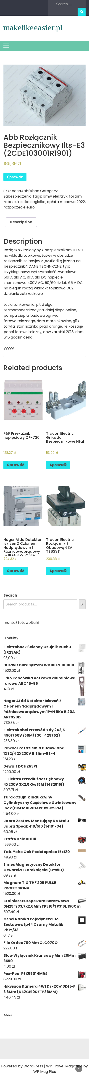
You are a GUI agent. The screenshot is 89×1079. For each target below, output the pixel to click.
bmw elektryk (55, 196)
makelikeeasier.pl (32, 27)
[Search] (82, 604)
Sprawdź (15, 177)
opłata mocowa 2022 (66, 201)
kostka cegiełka (31, 201)
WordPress (33, 1066)
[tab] (21, 222)
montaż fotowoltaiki (21, 622)
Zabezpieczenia (17, 196)
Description (21, 222)
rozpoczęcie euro (19, 207)
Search (10, 595)
